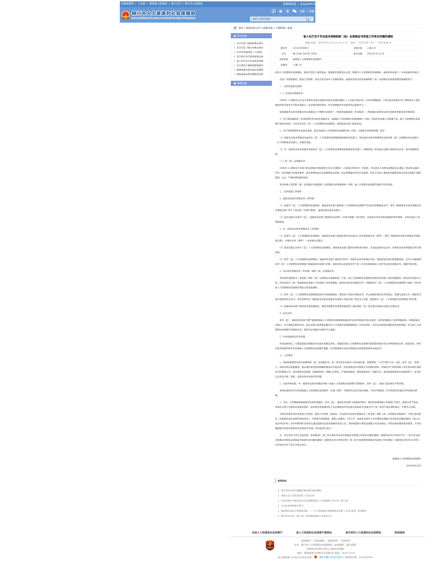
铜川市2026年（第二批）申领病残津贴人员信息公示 (306, 516)
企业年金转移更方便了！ (293, 505)
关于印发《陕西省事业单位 (250, 43)
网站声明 (332, 540)
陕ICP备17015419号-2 (331, 557)
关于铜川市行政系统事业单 (250, 56)
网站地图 (319, 540)
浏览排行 (346, 540)
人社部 (142, 3)
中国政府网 (127, 3)
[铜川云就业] (280, 12)
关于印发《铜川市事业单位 (250, 47)
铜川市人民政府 (194, 3)
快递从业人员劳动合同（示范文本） (298, 495)
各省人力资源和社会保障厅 (267, 532)
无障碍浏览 (290, 4)
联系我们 (306, 540)
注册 (302, 11)
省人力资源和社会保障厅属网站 (314, 532)
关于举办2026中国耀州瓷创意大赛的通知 (301, 490)
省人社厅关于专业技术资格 (250, 61)
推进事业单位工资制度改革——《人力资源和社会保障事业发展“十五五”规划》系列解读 (323, 511)
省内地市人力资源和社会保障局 (363, 532)
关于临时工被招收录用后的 (250, 65)
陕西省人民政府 (158, 3)
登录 (311, 11)
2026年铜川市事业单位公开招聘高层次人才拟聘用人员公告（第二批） (315, 500)
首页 (241, 28)
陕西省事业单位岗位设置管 (250, 69)
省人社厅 (176, 3)
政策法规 (268, 28)
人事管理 (280, 28)
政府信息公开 (253, 28)
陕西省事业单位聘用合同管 (250, 74)
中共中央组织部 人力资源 (249, 52)
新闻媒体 (400, 532)
